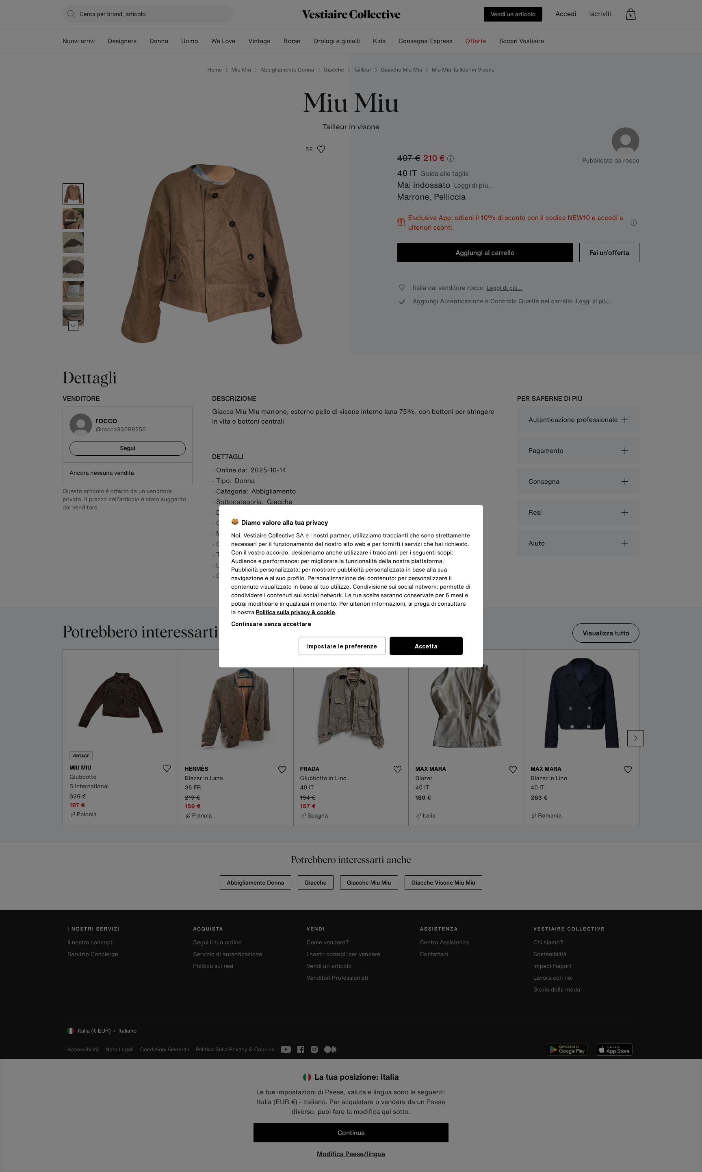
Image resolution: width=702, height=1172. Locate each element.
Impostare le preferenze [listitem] (342, 645)
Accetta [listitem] (426, 645)
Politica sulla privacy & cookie (295, 612)
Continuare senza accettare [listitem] (271, 623)
